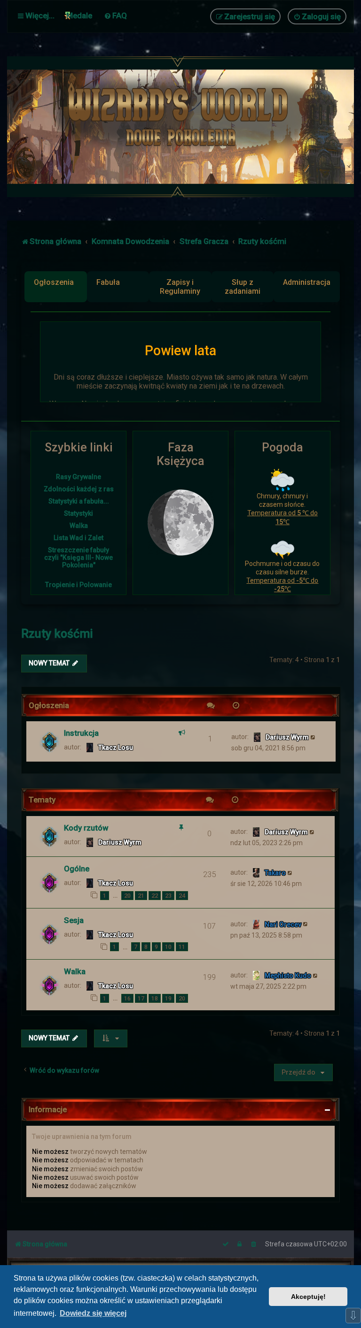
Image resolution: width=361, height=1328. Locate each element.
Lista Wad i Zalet (78, 538)
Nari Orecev (283, 924)
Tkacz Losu (115, 747)
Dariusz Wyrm (287, 737)
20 (127, 895)
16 (127, 998)
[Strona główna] (180, 126)
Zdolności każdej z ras (79, 489)
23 (168, 895)
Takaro (275, 873)
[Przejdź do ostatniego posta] (313, 736)
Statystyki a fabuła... (78, 501)
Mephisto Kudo (288, 975)
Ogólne (76, 868)
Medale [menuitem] (79, 15)
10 (168, 946)
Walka (79, 525)
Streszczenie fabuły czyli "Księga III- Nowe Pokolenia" (78, 557)
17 (141, 998)
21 (141, 895)
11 (182, 946)
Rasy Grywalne (78, 477)
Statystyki (78, 513)
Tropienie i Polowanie (78, 584)
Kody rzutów (86, 827)
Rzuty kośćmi (57, 634)
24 (182, 895)
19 (168, 998)
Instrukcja (81, 733)
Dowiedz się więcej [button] (93, 1313)
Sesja (74, 920)
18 (154, 998)
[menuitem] (115, 15)
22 (154, 895)
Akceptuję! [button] (308, 1296)
